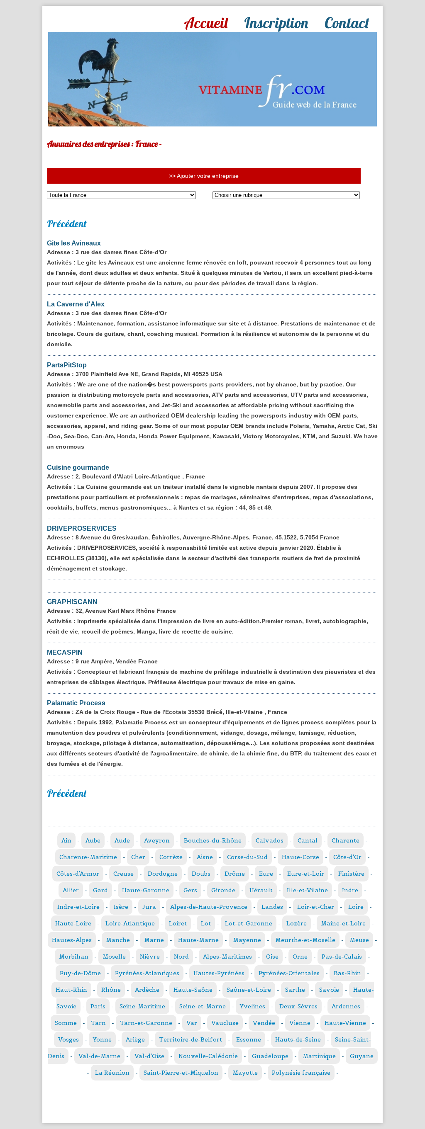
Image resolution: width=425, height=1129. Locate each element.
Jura (149, 906)
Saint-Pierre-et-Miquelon (181, 1072)
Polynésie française (301, 1072)
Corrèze (171, 857)
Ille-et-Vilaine (307, 890)
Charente (345, 840)
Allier (71, 890)
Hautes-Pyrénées (218, 973)
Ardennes (346, 1006)
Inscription (276, 22)
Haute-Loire (73, 923)
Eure (266, 873)
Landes (272, 906)
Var (191, 1023)
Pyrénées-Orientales (289, 973)
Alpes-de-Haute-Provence (208, 906)
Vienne (299, 1023)
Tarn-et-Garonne (146, 1023)
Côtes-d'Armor (77, 873)
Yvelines (252, 1006)
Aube (92, 840)
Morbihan (73, 956)
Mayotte (245, 1072)
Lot (206, 923)
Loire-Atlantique (130, 923)
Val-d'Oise (149, 1056)
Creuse (123, 873)
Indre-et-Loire (78, 906)
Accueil (205, 22)
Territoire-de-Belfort (190, 1039)
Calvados (269, 840)
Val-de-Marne (99, 1056)
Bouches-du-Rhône (213, 840)
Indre (350, 890)
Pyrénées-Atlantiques (147, 973)
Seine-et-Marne (202, 1006)
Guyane (362, 1056)
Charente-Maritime (88, 857)
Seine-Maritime (142, 1006)
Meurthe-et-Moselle (305, 940)
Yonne (102, 1039)
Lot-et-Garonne (248, 923)
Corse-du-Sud (247, 857)
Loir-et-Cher (315, 906)
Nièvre (150, 956)
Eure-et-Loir (305, 873)
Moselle (114, 956)
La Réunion (112, 1072)
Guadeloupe (270, 1056)
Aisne (205, 857)
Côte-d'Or (347, 857)
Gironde (223, 890)
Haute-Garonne (145, 890)
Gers (190, 890)
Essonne (248, 1039)
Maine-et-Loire (343, 923)
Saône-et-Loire (249, 989)
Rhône (111, 989)
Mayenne (247, 940)
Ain (66, 840)
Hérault (261, 890)
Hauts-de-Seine (298, 1039)
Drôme (235, 873)
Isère (121, 906)
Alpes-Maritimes (227, 956)
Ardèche (147, 989)
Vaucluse (225, 1023)
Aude (122, 840)
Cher (138, 857)
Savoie (329, 989)
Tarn (98, 1023)
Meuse (359, 940)
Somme (66, 1023)
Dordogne (163, 873)
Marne (154, 940)
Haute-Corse (300, 857)
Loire (356, 906)
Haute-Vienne (345, 1023)
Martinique (319, 1056)
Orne (300, 956)
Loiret (178, 923)
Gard (100, 890)
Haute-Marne (198, 940)
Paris (97, 1006)
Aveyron (157, 840)
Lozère (296, 923)
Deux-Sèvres (298, 1006)
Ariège (135, 1039)
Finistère (351, 873)
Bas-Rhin (347, 973)
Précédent (67, 223)
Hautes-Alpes (72, 940)
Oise (272, 956)
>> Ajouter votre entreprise (204, 175)
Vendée (264, 1023)
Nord (181, 956)
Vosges (68, 1039)
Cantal (308, 840)
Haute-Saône (192, 989)
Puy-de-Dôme (80, 973)
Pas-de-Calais (342, 956)
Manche (118, 940)
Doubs (201, 873)
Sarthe (295, 989)
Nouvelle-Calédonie (208, 1056)
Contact (347, 22)
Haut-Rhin (71, 989)
